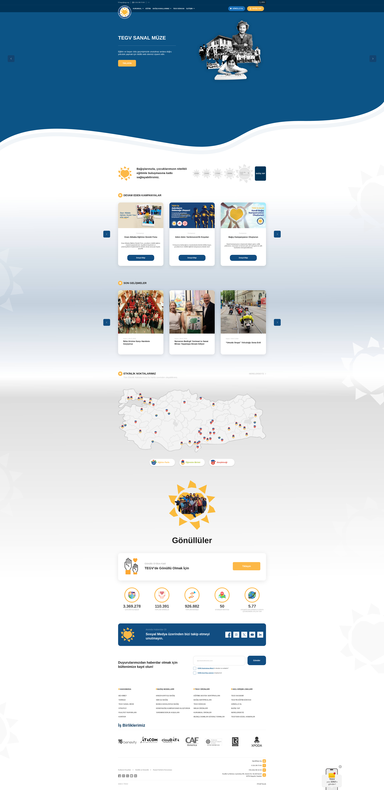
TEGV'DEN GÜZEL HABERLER (243, 717)
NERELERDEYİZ (256, 374)
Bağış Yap (260, 173)
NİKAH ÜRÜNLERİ (201, 708)
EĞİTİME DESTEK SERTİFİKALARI (207, 696)
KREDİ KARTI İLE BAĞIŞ (165, 696)
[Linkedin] (135, 775)
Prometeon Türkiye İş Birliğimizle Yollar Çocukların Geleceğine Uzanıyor (242, 344)
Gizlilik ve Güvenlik (142, 770)
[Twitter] (127, 775)
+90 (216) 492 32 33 (255, 770)
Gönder (256, 660)
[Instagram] (123, 775)
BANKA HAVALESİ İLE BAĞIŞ (167, 704)
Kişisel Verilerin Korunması (162, 770)
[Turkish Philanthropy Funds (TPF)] (213, 742)
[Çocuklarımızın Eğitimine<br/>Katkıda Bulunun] (332, 779)
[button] (228, 635)
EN (149, 2)
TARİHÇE (122, 700)
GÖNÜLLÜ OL (236, 704)
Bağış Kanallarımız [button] (161, 8)
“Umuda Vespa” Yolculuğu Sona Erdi (192, 342)
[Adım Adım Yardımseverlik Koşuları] (140, 215)
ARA (263, 2)
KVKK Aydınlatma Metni (206, 668)
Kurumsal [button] (137, 8)
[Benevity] (127, 741)
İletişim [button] (189, 8)
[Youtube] (131, 775)
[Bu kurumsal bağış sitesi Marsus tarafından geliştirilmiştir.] (261, 784)
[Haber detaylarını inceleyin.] (140, 312)
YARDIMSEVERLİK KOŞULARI (167, 712)
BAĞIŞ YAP (235, 708)
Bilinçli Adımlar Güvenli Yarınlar (209, 717)
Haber (125, 338)
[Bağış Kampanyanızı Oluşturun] (192, 215)
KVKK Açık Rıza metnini (206, 673)
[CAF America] (192, 741)
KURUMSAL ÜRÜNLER (203, 712)
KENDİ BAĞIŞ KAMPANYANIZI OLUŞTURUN (173, 708)
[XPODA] (256, 741)
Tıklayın (246, 566)
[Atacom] (149, 740)
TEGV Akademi (237, 696)
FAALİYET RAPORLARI (127, 712)
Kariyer (122, 717)
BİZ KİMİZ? (122, 696)
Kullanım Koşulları (124, 770)
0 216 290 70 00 (256, 765)
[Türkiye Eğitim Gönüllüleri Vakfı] (124, 8)
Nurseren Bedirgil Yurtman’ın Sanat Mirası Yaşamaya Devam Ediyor (140, 342)
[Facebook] (119, 775)
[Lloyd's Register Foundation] (235, 741)
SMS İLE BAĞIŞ (162, 700)
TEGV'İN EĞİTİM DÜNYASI (241, 700)
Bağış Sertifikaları (203, 700)
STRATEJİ (122, 708)
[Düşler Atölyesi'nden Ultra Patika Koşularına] (243, 215)
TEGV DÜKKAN (200, 704)
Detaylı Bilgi (140, 258)
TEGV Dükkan (178, 8)
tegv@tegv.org (257, 761)
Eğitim (148, 8)
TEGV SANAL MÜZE (126, 704)
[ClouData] (170, 740)
